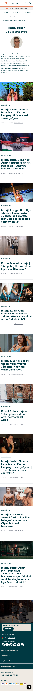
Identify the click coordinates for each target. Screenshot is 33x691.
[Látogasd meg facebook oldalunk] (7, 644)
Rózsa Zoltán (21, 20)
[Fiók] (25, 3)
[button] (29, 687)
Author (14, 20)
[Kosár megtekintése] (29, 3)
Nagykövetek (6, 105)
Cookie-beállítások (8, 634)
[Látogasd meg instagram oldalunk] (3, 644)
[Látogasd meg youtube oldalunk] (14, 644)
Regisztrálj (8, 628)
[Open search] (6, 3)
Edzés (6, 12)
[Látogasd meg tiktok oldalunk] (10, 644)
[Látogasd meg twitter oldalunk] (18, 644)
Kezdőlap (5, 20)
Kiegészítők (16, 12)
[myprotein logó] (16, 3)
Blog (10, 20)
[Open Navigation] (3, 3)
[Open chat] (22, 644)
